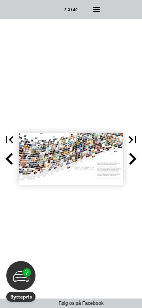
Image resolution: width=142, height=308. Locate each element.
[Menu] (96, 9)
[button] (9, 140)
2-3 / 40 (71, 10)
